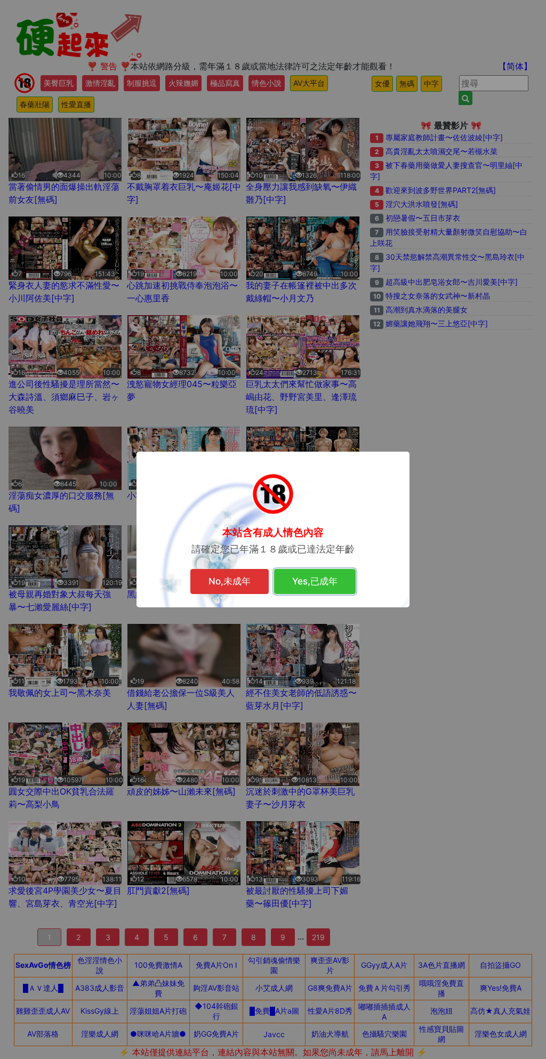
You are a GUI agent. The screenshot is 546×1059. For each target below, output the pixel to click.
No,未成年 (229, 581)
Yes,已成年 (315, 581)
